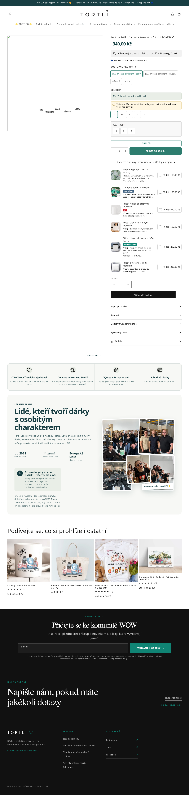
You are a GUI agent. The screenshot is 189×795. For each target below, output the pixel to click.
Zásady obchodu (71, 738)
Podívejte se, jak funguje (132, 256)
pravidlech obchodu (87, 658)
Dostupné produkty (123, 66)
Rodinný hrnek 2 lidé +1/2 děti (21, 585)
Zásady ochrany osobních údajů (78, 745)
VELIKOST (116, 90)
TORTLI (20, 732)
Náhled (146, 143)
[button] (10, 14)
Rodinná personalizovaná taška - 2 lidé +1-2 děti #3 (72, 586)
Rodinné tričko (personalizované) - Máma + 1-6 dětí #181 (115, 586)
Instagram (111, 740)
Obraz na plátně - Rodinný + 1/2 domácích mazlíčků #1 (159, 578)
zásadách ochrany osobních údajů (113, 658)
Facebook (111, 754)
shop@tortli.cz (173, 697)
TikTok (109, 747)
